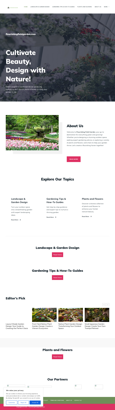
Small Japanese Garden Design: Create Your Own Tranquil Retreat (68, 326)
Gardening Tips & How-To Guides (63, 7)
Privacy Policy (43, 400)
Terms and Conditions (57, 400)
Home (26, 7)
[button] (107, 304)
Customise (12, 402)
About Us (98, 7)
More (106, 7)
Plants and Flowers (84, 7)
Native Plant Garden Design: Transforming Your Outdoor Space (44, 326)
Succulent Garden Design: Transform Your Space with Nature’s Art (96, 326)
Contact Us (77, 400)
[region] (23, 396)
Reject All (23, 402)
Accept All (35, 402)
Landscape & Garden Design (39, 7)
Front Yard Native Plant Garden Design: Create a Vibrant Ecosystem (16, 326)
